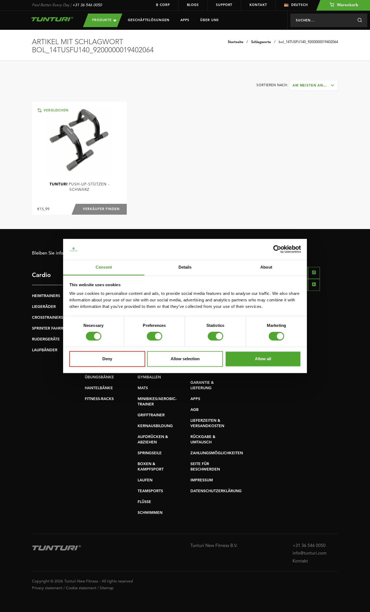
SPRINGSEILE (150, 453)
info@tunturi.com (310, 553)
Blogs (193, 5)
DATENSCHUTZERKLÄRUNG (216, 491)
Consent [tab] (104, 267)
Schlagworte (261, 42)
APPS (195, 399)
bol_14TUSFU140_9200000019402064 (308, 42)
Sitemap (107, 588)
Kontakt (258, 5)
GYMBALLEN (149, 377)
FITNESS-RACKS (99, 399)
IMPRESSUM (201, 480)
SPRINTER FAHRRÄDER (53, 328)
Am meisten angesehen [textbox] (315, 85)
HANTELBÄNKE (99, 388)
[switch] (154, 336)
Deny (107, 358)
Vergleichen (55, 110)
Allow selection (185, 358)
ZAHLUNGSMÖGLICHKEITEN (216, 453)
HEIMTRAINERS (46, 296)
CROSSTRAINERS (47, 318)
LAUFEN (145, 480)
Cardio (41, 275)
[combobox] (313, 85)
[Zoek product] (359, 20)
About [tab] (266, 267)
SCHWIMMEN (150, 513)
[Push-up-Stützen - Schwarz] (79, 141)
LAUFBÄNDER (44, 350)
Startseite (235, 42)
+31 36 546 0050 (87, 5)
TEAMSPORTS (150, 491)
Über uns (209, 20)
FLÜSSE (144, 502)
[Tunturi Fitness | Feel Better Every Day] (52, 19)
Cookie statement (81, 588)
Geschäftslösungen (148, 20)
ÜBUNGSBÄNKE (99, 377)
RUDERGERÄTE (46, 339)
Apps (185, 20)
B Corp (163, 5)
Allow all (263, 358)
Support (224, 5)
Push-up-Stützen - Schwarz (79, 187)
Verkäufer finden (101, 209)
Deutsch (299, 5)
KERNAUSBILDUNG (155, 426)
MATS (143, 388)
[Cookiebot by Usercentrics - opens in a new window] (277, 249)
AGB (194, 410)
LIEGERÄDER (44, 307)
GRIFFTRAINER (151, 415)
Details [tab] (185, 267)
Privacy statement (47, 588)
